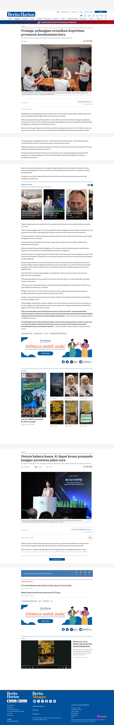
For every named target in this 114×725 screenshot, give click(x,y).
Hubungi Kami (10, 705)
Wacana (55, 19)
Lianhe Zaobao (75, 711)
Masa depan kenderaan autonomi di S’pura (40, 592)
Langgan (100, 11)
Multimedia (83, 19)
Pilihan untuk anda (26, 184)
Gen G (91, 19)
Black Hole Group (38, 333)
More (98, 19)
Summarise (27, 467)
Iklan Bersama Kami (12, 721)
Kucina (46, 333)
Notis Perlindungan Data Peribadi (15, 711)
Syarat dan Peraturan (12, 709)
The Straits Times (76, 708)
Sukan (63, 19)
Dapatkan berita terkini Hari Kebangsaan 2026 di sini (58, 22)
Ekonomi (39, 19)
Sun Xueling (45, 601)
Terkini (10, 19)
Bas (40, 601)
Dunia (32, 19)
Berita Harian (74, 713)
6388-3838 (35, 710)
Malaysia (25, 19)
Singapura (17, 19)
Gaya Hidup (47, 19)
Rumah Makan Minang (27, 333)
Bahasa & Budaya (72, 19)
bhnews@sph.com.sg (41, 719)
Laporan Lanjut (57, 559)
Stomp (73, 716)
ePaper (81, 12)
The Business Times (76, 709)
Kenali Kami (10, 707)
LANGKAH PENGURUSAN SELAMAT (58, 333)
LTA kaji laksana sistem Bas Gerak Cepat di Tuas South (46, 585)
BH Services (10, 715)
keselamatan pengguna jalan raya (29, 601)
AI (51, 601)
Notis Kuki (10, 713)
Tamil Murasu (74, 715)
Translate (39, 467)
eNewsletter (74, 12)
